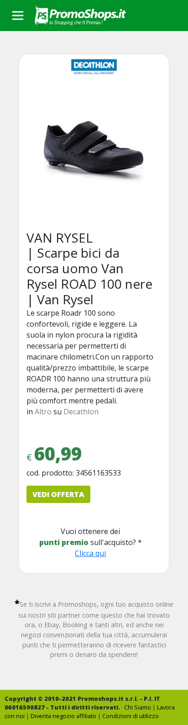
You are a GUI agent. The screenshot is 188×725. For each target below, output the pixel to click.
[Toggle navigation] (17, 15)
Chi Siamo (137, 707)
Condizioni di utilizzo (130, 716)
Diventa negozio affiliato (63, 716)
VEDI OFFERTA (58, 494)
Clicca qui (90, 553)
